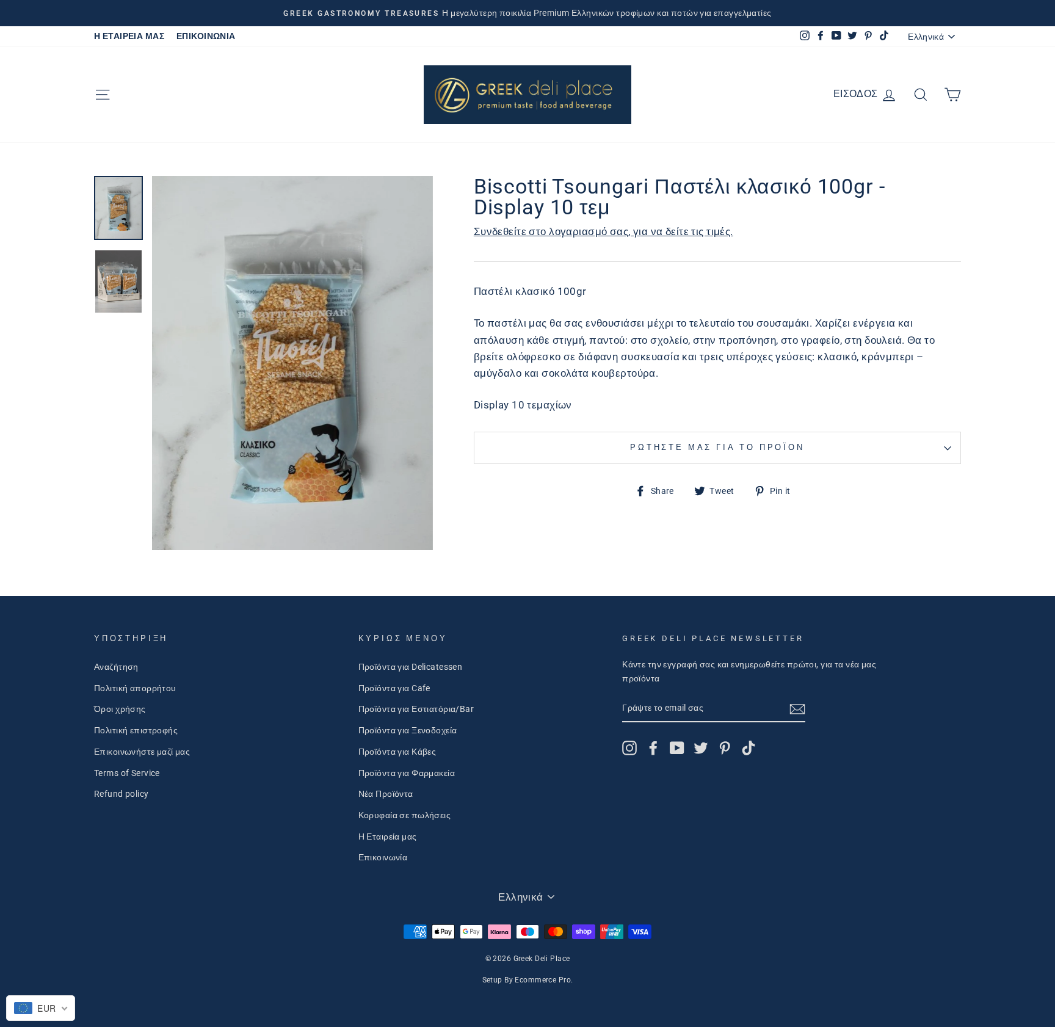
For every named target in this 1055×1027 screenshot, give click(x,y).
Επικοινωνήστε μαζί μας (142, 752)
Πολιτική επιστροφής (136, 730)
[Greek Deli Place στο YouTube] (677, 748)
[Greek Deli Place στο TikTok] (748, 748)
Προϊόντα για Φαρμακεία (406, 773)
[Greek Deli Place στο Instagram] (629, 748)
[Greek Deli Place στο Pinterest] (724, 748)
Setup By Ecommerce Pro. (527, 980)
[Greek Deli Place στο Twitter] (701, 748)
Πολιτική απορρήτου (135, 688)
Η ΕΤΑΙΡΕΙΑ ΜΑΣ (129, 36)
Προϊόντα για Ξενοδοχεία (407, 730)
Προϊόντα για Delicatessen (410, 667)
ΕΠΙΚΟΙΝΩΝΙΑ (206, 36)
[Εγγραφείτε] (797, 708)
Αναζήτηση (116, 667)
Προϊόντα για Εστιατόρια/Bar (416, 709)
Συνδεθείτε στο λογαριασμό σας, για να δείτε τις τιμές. (603, 231)
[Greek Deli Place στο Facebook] (653, 748)
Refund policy (121, 794)
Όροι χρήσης (120, 709)
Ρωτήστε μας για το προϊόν (717, 447)
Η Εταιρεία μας (387, 837)
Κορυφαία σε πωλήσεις (404, 815)
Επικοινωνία (383, 857)
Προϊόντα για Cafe (394, 688)
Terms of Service (127, 773)
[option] (527, 13)
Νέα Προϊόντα (385, 794)
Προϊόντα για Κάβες (397, 752)
